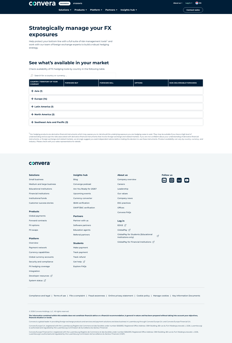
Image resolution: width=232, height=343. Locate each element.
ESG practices (124, 203)
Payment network (38, 247)
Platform (95, 10)
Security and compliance (41, 261)
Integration (34, 271)
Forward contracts (38, 220)
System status (36, 280)
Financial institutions (39, 193)
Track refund (79, 257)
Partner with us (80, 220)
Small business (36, 179)
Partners (110, 10)
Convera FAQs (124, 212)
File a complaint (77, 295)
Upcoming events (82, 193)
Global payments (37, 216)
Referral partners (81, 234)
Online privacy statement (120, 295)
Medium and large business (42, 184)
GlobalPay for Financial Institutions (134, 242)
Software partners (82, 225)
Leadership (122, 189)
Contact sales (193, 10)
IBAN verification (81, 203)
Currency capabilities (39, 252)
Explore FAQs (79, 266)
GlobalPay (122, 230)
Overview (33, 243)
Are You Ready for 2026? (85, 189)
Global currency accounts (41, 257)
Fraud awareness (96, 295)
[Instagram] (171, 180)
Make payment (80, 247)
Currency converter (82, 198)
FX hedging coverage (39, 266)
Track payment (80, 252)
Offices (120, 207)
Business (64, 3)
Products (80, 10)
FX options (34, 225)
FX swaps (33, 230)
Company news (125, 198)
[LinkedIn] (164, 180)
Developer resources (39, 276)
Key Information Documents (186, 295)
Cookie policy (143, 295)
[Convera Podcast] (179, 180)
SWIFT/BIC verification (84, 207)
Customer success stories (41, 203)
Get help (77, 261)
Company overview (126, 179)
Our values (122, 193)
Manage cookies (161, 295)
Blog (75, 179)
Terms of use (60, 295)
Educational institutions (40, 189)
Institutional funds (38, 198)
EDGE (120, 225)
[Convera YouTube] (186, 180)
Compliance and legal (39, 295)
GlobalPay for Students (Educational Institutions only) (134, 235)
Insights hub (128, 10)
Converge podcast (82, 184)
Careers (121, 184)
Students (77, 3)
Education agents (81, 230)
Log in (188, 3)
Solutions (64, 10)
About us (177, 3)
